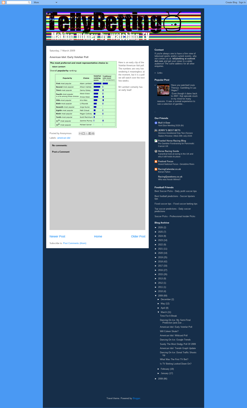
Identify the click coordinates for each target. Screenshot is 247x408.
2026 (160, 227)
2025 (160, 232)
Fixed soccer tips (163, 203)
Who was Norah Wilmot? (169, 179)
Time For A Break (168, 316)
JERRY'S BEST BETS (169, 130)
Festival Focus (165, 161)
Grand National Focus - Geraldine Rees (176, 164)
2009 (160, 295)
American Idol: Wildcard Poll (174, 335)
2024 (160, 236)
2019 (160, 257)
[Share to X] (86, 133)
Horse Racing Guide (168, 151)
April (163, 308)
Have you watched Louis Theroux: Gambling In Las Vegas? (183, 88)
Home (98, 236)
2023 (160, 240)
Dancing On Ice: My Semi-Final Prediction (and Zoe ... (175, 321)
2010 (160, 291)
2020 (160, 253)
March (164, 312)
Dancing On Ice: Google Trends (175, 339)
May (163, 303)
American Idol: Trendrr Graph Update (178, 348)
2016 (160, 270)
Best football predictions (166, 196)
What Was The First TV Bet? (174, 359)
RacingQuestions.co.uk (170, 176)
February (165, 369)
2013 (160, 278)
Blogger (136, 398)
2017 (160, 265)
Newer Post (57, 236)
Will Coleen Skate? (169, 331)
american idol (63, 138)
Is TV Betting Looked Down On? (175, 363)
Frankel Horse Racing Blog (172, 140)
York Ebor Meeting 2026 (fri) (171, 125)
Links (159, 73)
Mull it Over (164, 122)
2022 (160, 244)
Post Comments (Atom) (74, 243)
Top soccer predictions (166, 209)
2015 (160, 274)
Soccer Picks (161, 216)
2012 (160, 283)
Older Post (138, 236)
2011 (160, 287)
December (166, 299)
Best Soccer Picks (164, 191)
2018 (160, 261)
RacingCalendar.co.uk (169, 169)
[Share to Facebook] (90, 133)
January (165, 373)
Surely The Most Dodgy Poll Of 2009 (178, 344)
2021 (160, 249)
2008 (160, 378)
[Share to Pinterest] (93, 133)
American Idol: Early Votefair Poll (176, 327)
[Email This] (80, 133)
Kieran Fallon (164, 172)
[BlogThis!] (83, 133)
